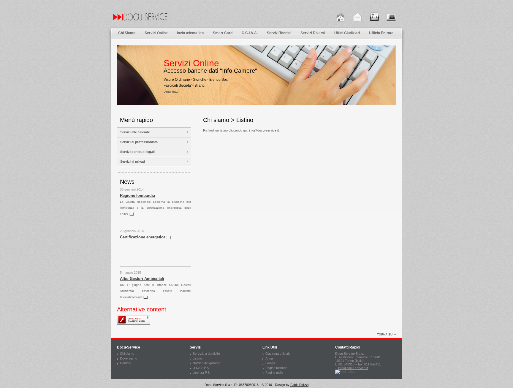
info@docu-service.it (264, 130)
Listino (197, 358)
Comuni (127, 280)
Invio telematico (190, 33)
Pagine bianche (276, 368)
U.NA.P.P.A (201, 368)
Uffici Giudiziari (347, 33)
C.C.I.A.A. (250, 33)
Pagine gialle (274, 372)
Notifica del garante (206, 363)
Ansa (269, 358)
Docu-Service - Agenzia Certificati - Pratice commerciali (163, 21)
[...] (169, 197)
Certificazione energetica (143, 196)
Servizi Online (156, 33)
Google (270, 363)
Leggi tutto (142, 94)
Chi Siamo (126, 33)
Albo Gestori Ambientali (142, 238)
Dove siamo (128, 358)
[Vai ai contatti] (357, 17)
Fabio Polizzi (299, 385)
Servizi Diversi (312, 33)
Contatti (125, 363)
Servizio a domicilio (206, 353)
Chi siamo (127, 353)
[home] (340, 17)
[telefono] (391, 17)
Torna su (384, 334)
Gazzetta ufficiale (277, 353)
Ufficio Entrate (381, 33)
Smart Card (222, 33)
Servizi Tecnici (279, 33)
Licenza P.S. (201, 372)
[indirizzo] (374, 17)
